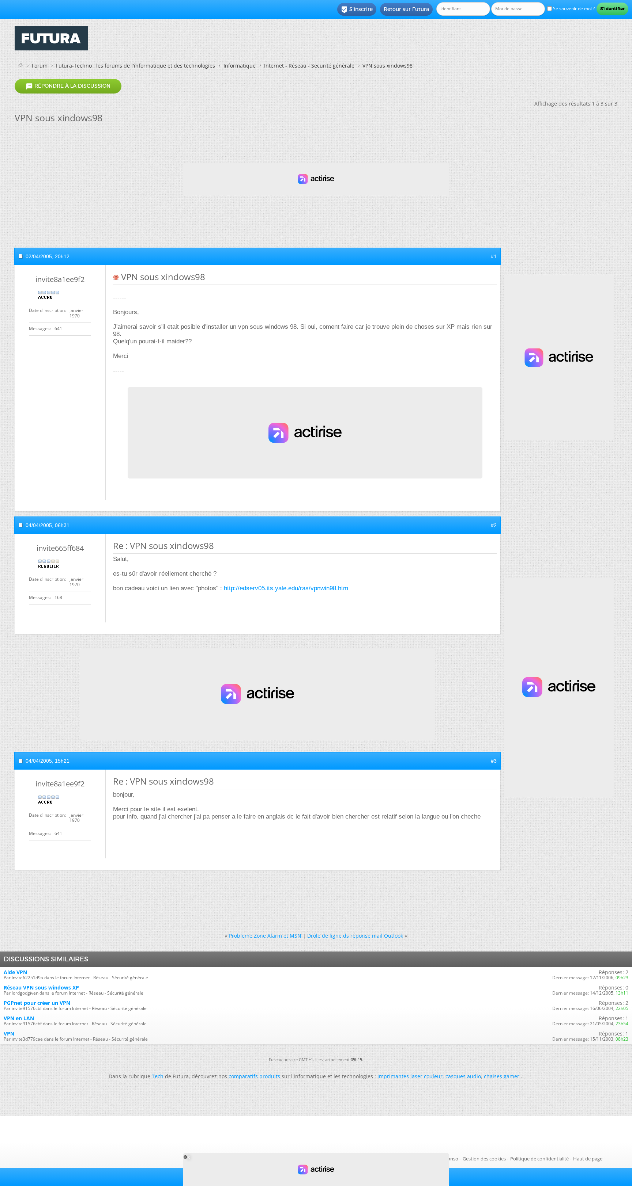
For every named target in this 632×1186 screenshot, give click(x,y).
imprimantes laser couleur (410, 1076)
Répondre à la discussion (68, 86)
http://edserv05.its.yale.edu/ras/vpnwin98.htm (286, 588)
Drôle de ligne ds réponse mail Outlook (355, 935)
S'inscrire (357, 9)
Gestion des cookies (484, 1158)
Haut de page (587, 1158)
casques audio (463, 1076)
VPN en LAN (19, 1018)
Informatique (239, 65)
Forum (40, 65)
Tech (157, 1076)
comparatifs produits (254, 1076)
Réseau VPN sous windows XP (41, 987)
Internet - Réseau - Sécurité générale (309, 65)
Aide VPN (15, 972)
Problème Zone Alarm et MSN (265, 935)
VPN (9, 1033)
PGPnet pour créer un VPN (37, 1002)
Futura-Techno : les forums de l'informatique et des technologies (135, 65)
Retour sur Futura (406, 9)
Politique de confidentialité (539, 1158)
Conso (451, 1158)
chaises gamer (501, 1076)
